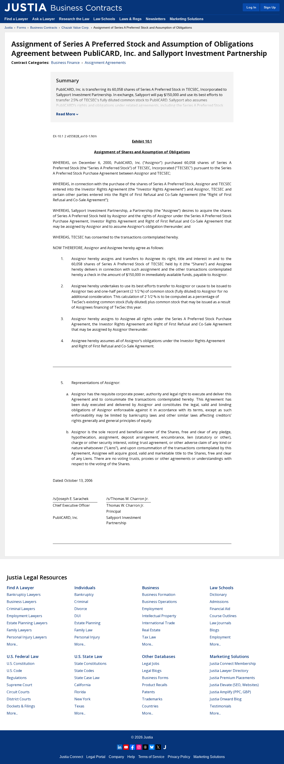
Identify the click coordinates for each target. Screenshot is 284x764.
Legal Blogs (152, 670)
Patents (148, 691)
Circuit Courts (18, 691)
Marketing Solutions (186, 19)
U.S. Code (14, 670)
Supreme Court (19, 684)
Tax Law (149, 637)
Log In (251, 7)
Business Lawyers (21, 601)
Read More (65, 114)
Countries (150, 706)
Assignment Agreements (105, 62)
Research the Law (74, 19)
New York (82, 699)
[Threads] (145, 747)
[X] (158, 747)
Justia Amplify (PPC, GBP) (230, 691)
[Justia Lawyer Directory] (164, 747)
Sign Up (270, 7)
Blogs (214, 630)
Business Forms (155, 677)
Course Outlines (223, 615)
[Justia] (25, 7)
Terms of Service (151, 757)
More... (12, 644)
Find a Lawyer (16, 19)
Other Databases (158, 656)
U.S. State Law (88, 656)
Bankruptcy (84, 594)
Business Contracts (43, 27)
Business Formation (158, 594)
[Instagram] (139, 747)
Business (150, 587)
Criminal (81, 601)
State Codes (84, 670)
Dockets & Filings (21, 706)
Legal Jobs (150, 663)
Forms (21, 27)
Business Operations (159, 601)
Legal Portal (95, 757)
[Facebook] (132, 747)
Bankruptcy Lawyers (24, 594)
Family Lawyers (19, 630)
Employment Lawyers (24, 615)
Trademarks (152, 699)
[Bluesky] (151, 747)
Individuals (84, 587)
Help (131, 757)
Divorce (80, 608)
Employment (152, 608)
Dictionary (218, 594)
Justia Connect (71, 757)
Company (116, 757)
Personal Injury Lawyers (27, 637)
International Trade (158, 622)
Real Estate (151, 630)
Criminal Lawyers (21, 608)
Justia (8, 27)
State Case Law (86, 677)
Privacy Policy (179, 757)
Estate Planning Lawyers (27, 622)
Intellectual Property (159, 615)
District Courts (19, 699)
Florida (80, 691)
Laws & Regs (130, 19)
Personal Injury (87, 637)
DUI (77, 615)
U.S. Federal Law (23, 656)
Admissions (219, 601)
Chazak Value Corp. (75, 27)
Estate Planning (87, 622)
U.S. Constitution (20, 663)
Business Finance (65, 62)
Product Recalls (154, 684)
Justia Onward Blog (226, 699)
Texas (79, 706)
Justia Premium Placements (232, 677)
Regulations (17, 677)
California (82, 684)
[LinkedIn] (119, 747)
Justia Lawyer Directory (229, 670)
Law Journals (220, 622)
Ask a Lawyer (44, 19)
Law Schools (104, 19)
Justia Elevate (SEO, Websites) (234, 684)
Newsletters (156, 19)
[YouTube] (126, 747)
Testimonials (220, 706)
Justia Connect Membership (233, 663)
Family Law (83, 630)
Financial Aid (220, 608)
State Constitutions (90, 663)
